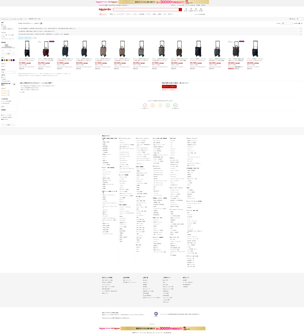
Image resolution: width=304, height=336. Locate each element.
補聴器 (121, 228)
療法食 (171, 234)
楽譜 (137, 209)
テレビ (164, 14)
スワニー (3, 66)
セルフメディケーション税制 (108, 317)
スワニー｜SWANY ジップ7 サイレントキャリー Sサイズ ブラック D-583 (27, 60)
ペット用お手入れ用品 (175, 215)
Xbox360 (155, 178)
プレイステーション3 (158, 182)
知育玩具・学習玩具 (174, 162)
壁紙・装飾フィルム (191, 242)
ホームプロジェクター (124, 152)
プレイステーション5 (158, 170)
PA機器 (138, 171)
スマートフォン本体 (141, 140)
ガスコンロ (105, 209)
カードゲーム (173, 174)
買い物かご (145, 280)
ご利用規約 (185, 286)
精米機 (104, 199)
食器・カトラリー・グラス (159, 144)
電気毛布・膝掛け (106, 178)
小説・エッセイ (140, 223)
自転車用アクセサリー (192, 144)
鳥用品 (171, 222)
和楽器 (138, 189)
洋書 (137, 233)
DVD (138, 251)
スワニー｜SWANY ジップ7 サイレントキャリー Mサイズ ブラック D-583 (255, 60)
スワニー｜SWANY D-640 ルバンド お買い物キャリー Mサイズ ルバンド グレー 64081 (141, 60)
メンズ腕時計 (190, 190)
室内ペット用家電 (174, 232)
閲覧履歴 (145, 284)
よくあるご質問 (180, 5)
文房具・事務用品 (191, 170)
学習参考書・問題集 (141, 221)
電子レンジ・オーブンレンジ (109, 195)
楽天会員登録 (202, 14)
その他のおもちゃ (174, 184)
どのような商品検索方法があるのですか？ (30, 87)
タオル (188, 184)
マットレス (189, 214)
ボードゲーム (173, 176)
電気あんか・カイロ (107, 180)
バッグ (188, 205)
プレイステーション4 (158, 172)
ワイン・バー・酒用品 (158, 161)
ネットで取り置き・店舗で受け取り (109, 291)
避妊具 (155, 206)
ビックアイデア (120, 14)
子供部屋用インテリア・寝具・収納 (194, 232)
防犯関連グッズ (190, 260)
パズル (171, 172)
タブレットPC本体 (141, 142)
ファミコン (156, 193)
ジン (171, 144)
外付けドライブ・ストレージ (126, 193)
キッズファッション (174, 190)
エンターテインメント (141, 202)
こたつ (104, 176)
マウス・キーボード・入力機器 (126, 195)
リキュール (172, 148)
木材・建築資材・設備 (175, 247)
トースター (105, 201)
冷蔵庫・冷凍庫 (106, 142)
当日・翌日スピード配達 (107, 280)
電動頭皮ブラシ (123, 222)
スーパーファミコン (158, 195)
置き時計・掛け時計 (191, 240)
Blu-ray (138, 247)
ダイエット (156, 241)
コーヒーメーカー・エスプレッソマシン (110, 204)
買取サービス (105, 293)
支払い (164, 282)
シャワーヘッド (123, 224)
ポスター (138, 242)
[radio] (1, 24)
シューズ (189, 148)
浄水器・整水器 (106, 227)
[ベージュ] (9, 60)
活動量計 (121, 233)
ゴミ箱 (188, 247)
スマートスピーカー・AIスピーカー (127, 169)
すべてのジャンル (4, 18)
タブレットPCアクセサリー (142, 148)
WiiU (155, 187)
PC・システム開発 (141, 231)
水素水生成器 (105, 229)
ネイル (155, 228)
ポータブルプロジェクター (125, 172)
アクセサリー (139, 181)
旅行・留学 (139, 205)
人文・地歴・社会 (140, 219)
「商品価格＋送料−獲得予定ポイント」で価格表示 (28, 23)
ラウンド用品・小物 (191, 153)
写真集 (138, 240)
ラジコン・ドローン (174, 170)
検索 (9, 53)
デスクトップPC (123, 177)
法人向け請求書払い (147, 295)
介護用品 (155, 210)
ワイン (171, 142)
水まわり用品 (156, 163)
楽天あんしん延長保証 (107, 282)
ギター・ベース (140, 179)
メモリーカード (123, 162)
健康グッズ (156, 247)
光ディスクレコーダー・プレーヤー (127, 149)
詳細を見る (66, 34)
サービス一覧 (143, 332)
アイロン (104, 156)
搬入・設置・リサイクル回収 (108, 286)
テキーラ (172, 155)
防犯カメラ (172, 243)
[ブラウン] (7, 60)
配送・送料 (165, 280)
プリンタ (121, 185)
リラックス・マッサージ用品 (160, 251)
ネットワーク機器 (123, 191)
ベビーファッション (174, 192)
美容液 (155, 226)
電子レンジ (170, 14)
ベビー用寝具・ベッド (175, 198)
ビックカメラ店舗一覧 (190, 5)
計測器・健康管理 (157, 243)
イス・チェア (190, 229)
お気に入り (145, 282)
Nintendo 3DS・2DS (158, 174)
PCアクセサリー (123, 181)
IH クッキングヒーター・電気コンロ (110, 220)
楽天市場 (203, 5)
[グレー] (4, 60)
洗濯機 (159, 14)
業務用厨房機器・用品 (158, 157)
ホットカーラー (123, 218)
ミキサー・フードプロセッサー (109, 218)
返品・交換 (165, 284)
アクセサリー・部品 (124, 164)
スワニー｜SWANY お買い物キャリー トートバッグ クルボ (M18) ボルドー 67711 (46, 60)
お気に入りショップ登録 (168, 288)
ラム (171, 146)
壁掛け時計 (189, 194)
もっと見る (22, 92)
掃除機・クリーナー (107, 154)
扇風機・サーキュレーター (108, 184)
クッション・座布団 (191, 223)
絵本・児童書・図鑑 (141, 200)
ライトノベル (139, 235)
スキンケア (156, 220)
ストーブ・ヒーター (107, 171)
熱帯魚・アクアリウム (175, 217)
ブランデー (172, 153)
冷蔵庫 (154, 14)
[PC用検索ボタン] (180, 9)
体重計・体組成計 (123, 237)
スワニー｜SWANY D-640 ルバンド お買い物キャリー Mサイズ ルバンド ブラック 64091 (84, 60)
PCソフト (122, 201)
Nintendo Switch (157, 168)
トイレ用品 (189, 182)
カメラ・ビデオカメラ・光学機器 (127, 144)
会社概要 (198, 5)
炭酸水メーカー (106, 223)
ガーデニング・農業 (174, 249)
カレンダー (139, 213)
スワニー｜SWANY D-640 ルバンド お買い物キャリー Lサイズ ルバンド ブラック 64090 (65, 60)
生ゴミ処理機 (105, 231)
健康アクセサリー (157, 249)
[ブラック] (2, 60)
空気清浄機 (141, 14)
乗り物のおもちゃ (174, 164)
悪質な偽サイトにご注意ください (122, 317)
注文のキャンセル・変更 (168, 286)
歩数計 (121, 235)
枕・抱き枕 (189, 216)
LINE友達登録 (166, 295)
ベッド (188, 218)
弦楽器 (138, 187)
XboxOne (156, 176)
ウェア (188, 155)
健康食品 (155, 245)
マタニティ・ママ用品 (175, 194)
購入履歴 (145, 286)
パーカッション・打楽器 (142, 183)
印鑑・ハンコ (190, 172)
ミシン (104, 158)
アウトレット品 (190, 258)
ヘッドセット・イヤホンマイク (143, 154)
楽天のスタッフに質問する (169, 86)
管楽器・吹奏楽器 (140, 175)
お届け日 (3, 75)
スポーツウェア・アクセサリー (194, 163)
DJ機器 (138, 185)
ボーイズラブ (139, 225)
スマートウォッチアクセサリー (143, 158)
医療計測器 (156, 212)
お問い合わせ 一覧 (150, 332)
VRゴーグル (139, 163)
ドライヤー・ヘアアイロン (125, 207)
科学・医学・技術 (140, 229)
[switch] (14, 84)
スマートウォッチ (191, 198)
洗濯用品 (189, 176)
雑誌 (137, 217)
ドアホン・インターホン (175, 241)
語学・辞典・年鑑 (140, 227)
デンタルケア (122, 220)
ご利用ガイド (173, 5)
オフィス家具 (190, 251)
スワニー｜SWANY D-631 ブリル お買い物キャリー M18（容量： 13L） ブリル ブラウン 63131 (179, 60)
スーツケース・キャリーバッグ (194, 203)
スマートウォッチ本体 (141, 156)
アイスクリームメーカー (108, 233)
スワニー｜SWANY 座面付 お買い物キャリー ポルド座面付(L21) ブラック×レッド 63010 (236, 60)
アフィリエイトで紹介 (167, 297)
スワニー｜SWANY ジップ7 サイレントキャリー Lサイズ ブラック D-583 (198, 60)
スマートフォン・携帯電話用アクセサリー (144, 145)
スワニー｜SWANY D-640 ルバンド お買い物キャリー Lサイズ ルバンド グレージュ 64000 (103, 60)
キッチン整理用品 (157, 150)
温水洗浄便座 (122, 231)
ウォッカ (172, 150)
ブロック (172, 182)
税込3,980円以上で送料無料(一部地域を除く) (118, 5)
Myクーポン (145, 288)
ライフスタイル (140, 215)
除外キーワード (4, 119)
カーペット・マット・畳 (192, 238)
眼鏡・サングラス (191, 165)
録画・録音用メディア (124, 146)
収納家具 (189, 234)
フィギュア (172, 168)
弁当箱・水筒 (156, 153)
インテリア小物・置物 (192, 253)
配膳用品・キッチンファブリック (161, 155)
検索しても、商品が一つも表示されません (30, 89)
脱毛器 (121, 216)
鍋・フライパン (157, 140)
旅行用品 (189, 207)
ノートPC (122, 179)
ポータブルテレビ (123, 160)
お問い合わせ (166, 302)
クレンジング (156, 224)
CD (137, 249)
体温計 (121, 241)
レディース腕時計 (191, 192)
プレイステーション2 (158, 184)
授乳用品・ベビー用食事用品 (176, 200)
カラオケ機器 (139, 191)
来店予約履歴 (146, 293)
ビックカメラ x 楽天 (103, 5)
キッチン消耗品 (157, 148)
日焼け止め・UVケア (158, 232)
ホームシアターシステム (125, 156)
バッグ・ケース (190, 150)
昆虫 (171, 228)
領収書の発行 (166, 291)
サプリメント (156, 239)
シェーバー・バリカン (124, 211)
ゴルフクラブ (190, 146)
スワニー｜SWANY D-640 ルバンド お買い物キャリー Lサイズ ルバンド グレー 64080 (160, 60)
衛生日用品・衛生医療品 (159, 204)
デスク (188, 227)
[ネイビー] (14, 60)
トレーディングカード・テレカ (177, 178)
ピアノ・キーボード (141, 168)
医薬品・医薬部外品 (158, 200)
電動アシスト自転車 (191, 142)
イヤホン (135, 14)
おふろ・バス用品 (174, 196)
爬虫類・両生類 (173, 226)
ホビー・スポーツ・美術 (142, 207)
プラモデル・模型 (174, 166)
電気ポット (105, 212)
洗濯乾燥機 (105, 146)
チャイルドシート (174, 204)
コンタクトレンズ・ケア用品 (160, 208)
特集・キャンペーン (127, 280)
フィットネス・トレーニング (193, 157)
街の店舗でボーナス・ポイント (129, 282)
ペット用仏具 (173, 230)
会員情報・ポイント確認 (148, 291)
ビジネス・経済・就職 (141, 211)
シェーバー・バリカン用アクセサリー (127, 214)
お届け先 (3, 69)
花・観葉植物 (173, 255)
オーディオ (122, 142)
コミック (138, 198)
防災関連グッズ (173, 245)
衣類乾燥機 (105, 148)
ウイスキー (172, 140)
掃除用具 (189, 174)
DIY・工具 (172, 239)
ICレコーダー (122, 158)
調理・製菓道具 (157, 142)
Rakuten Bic (105, 9)
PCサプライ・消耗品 (124, 189)
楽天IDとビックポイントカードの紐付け (151, 297)
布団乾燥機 (105, 150)
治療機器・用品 (157, 202)
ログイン (196, 14)
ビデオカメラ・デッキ (124, 154)
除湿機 (104, 188)
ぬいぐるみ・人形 (174, 160)
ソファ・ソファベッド (192, 221)
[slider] (1, 48)
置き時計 (189, 196)
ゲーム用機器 (122, 197)
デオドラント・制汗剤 (158, 230)
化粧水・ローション (158, 222)
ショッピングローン (106, 284)
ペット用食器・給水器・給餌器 (177, 224)
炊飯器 (104, 197)
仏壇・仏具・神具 (191, 266)
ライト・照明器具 (106, 164)
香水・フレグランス (158, 234)
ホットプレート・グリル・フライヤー (110, 207)
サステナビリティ (159, 332)
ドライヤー (128, 14)
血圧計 (121, 239)
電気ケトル (105, 214)
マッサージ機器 (123, 226)
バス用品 (189, 180)
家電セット (112, 14)
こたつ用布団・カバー (192, 249)
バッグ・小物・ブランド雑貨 (16, 18)
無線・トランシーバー (124, 166)
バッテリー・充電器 (141, 152)
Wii (154, 189)
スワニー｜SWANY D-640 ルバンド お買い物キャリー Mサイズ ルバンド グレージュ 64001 (122, 60)
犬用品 (171, 213)
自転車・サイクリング (192, 140)
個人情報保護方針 (186, 284)
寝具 (188, 212)
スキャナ (121, 187)
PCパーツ (122, 199)
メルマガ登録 (166, 293)
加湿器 (104, 186)
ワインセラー (105, 216)
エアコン (148, 14)
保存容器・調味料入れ (158, 146)
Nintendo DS (156, 191)
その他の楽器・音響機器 (142, 193)
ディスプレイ (122, 183)
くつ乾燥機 (105, 152)
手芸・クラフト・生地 (192, 178)
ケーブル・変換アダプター (142, 150)
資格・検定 (139, 238)
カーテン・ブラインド (192, 236)
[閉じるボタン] (301, 28)
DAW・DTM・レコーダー (142, 173)
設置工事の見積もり (106, 288)
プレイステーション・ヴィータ (160, 180)
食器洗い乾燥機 (106, 225)
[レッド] (11, 60)
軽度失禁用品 (156, 214)
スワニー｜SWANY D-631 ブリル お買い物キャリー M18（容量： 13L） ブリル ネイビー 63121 (217, 60)
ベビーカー (172, 202)
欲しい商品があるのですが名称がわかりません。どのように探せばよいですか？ (38, 85)
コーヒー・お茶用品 (158, 159)
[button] (3, 46)
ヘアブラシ (122, 209)
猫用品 (171, 211)
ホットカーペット (106, 174)
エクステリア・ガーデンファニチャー (177, 252)
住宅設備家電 (105, 162)
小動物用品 (172, 220)
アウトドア (189, 161)
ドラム (138, 177)
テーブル (189, 225)
